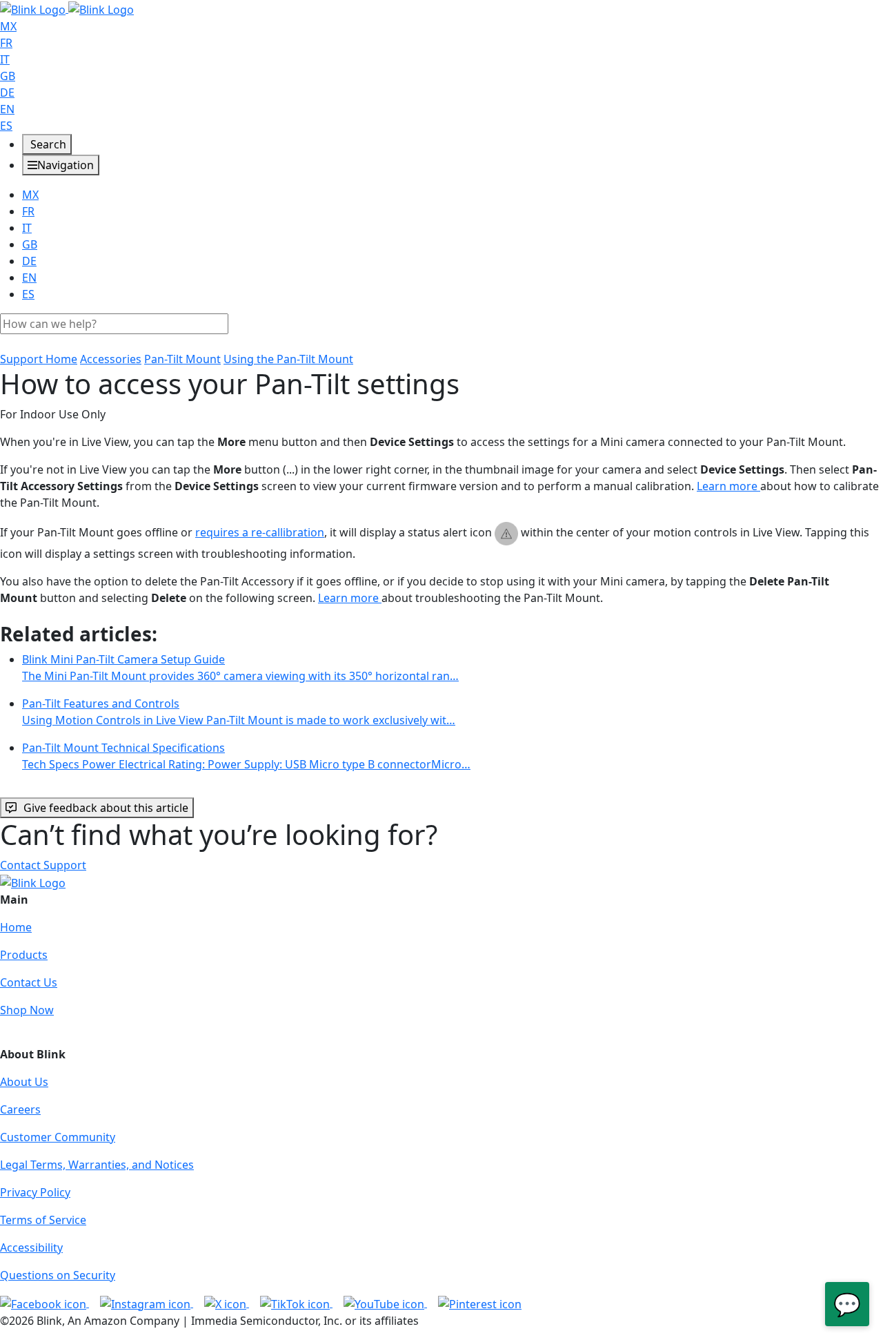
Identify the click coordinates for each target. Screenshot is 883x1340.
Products (24, 954)
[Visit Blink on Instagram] (146, 1302)
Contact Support (43, 865)
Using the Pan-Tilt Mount (288, 359)
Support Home (38, 359)
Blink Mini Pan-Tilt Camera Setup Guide (240, 667)
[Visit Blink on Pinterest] (480, 1302)
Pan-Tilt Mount (182, 359)
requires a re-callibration (259, 532)
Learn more (728, 486)
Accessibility (31, 1247)
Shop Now (27, 1010)
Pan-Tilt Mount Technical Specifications (246, 756)
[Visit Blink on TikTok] (296, 1302)
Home (16, 927)
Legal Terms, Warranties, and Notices (97, 1164)
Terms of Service (43, 1219)
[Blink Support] (67, 8)
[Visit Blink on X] (226, 1302)
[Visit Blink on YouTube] (385, 1302)
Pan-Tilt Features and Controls (238, 712)
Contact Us (28, 982)
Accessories (110, 359)
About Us (24, 1081)
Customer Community (57, 1137)
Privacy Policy (35, 1192)
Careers (20, 1109)
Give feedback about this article (105, 807)
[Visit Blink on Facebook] (44, 1302)
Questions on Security (57, 1275)
